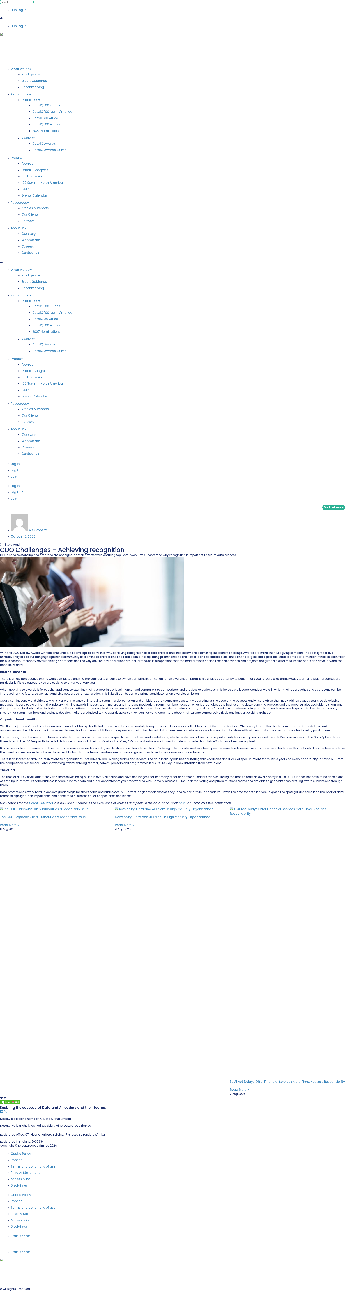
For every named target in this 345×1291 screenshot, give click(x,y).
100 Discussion (33, 176)
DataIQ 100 (30, 100)
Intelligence (31, 74)
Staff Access (21, 1236)
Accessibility (20, 1179)
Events (16, 158)
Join (14, 476)
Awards (27, 138)
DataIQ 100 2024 (41, 803)
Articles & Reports (35, 208)
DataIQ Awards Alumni (49, 150)
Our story (29, 234)
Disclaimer (19, 1185)
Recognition (20, 94)
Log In (15, 464)
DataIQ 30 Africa (45, 118)
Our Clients (30, 214)
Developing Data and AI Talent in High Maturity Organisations (162, 817)
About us (17, 228)
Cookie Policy (21, 1154)
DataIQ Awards (44, 143)
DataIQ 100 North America (52, 111)
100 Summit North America (42, 183)
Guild (26, 189)
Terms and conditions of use (33, 1166)
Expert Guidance (34, 81)
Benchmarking (33, 87)
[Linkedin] (1, 1111)
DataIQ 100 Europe (46, 105)
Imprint (16, 1160)
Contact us (30, 253)
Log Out (17, 470)
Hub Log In (19, 10)
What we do (20, 69)
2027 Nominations (46, 131)
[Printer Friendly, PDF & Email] (10, 1103)
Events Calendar (34, 195)
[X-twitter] (5, 1111)
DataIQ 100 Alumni (46, 124)
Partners (28, 221)
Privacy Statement (25, 1173)
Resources (19, 202)
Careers (28, 246)
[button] (172, 18)
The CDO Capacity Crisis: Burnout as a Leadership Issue (43, 817)
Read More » (9, 825)
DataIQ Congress (35, 170)
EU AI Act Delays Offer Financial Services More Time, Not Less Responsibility (287, 1082)
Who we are (31, 240)
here (181, 803)
